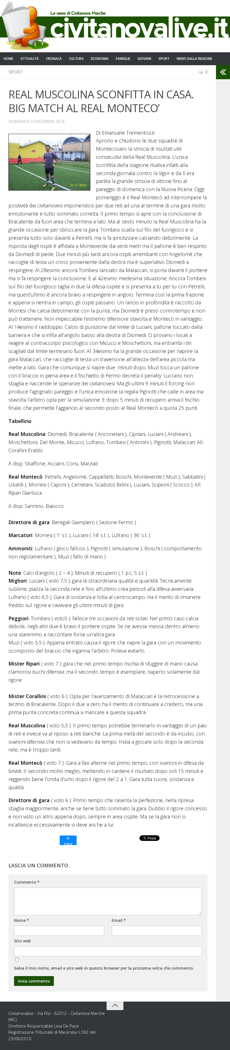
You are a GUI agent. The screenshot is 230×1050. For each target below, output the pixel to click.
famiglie (123, 58)
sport (163, 58)
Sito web (22, 940)
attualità (29, 58)
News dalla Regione (194, 58)
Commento (27, 882)
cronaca (54, 58)
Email (119, 920)
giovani (144, 58)
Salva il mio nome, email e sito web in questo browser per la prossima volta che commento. (104, 968)
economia (100, 58)
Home (8, 58)
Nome (21, 920)
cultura (76, 58)
